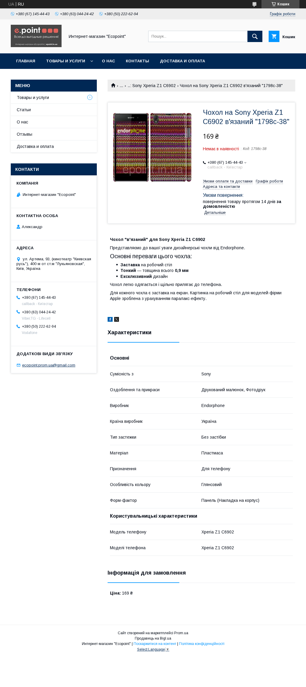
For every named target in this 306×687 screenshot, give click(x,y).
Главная (25, 61)
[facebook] (110, 320)
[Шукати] (254, 36)
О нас (108, 61)
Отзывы (24, 134)
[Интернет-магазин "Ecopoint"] (36, 45)
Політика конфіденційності (201, 644)
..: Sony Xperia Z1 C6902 (152, 85)
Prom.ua (181, 633)
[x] (116, 320)
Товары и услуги (65, 61)
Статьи (24, 109)
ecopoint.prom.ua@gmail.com (48, 365)
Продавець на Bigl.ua (153, 638)
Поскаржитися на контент (155, 644)
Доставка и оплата (182, 61)
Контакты (137, 61)
